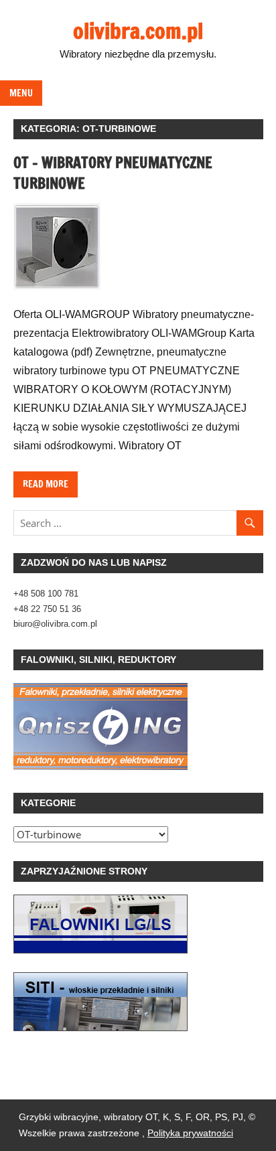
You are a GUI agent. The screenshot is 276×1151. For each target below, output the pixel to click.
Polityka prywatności (190, 1133)
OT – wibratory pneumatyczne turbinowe (112, 173)
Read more (45, 484)
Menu (21, 93)
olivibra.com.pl (138, 30)
